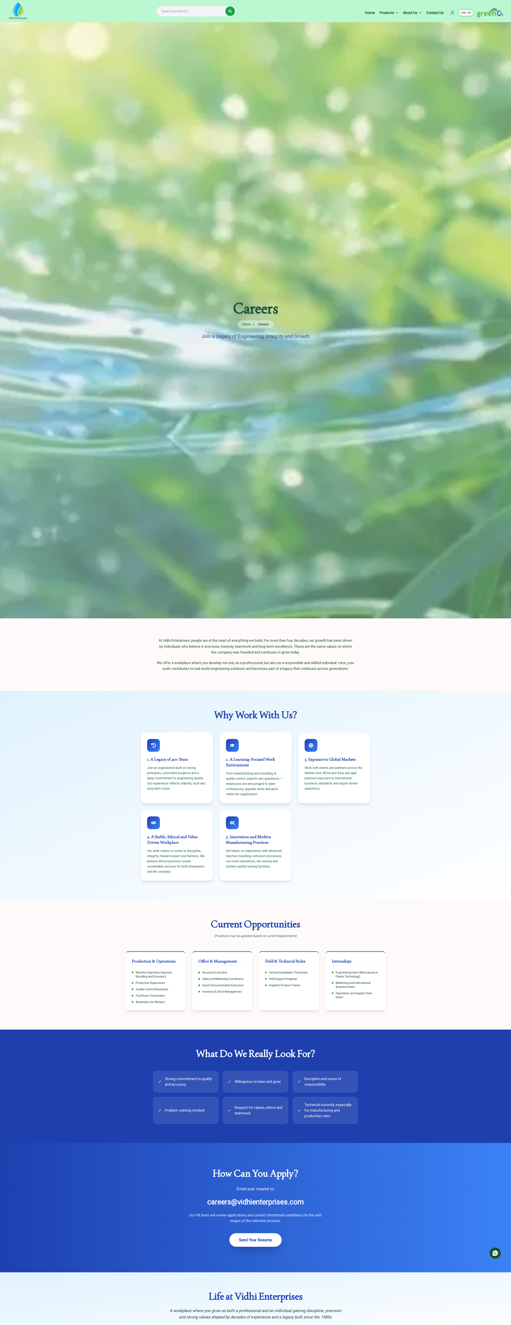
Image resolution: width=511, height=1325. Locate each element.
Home (246, 324)
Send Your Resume (255, 1240)
